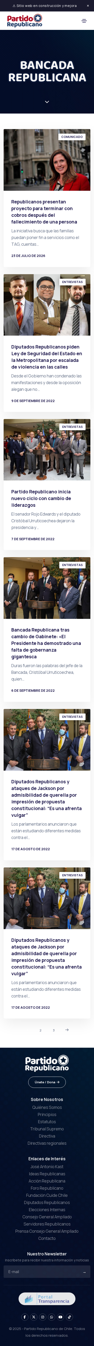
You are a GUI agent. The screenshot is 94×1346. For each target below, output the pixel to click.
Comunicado (72, 137)
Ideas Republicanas (47, 1174)
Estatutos (47, 1121)
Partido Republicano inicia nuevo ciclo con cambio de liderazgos (41, 498)
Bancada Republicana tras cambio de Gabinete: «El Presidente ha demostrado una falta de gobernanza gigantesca (46, 643)
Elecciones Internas (47, 1209)
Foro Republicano (47, 1188)
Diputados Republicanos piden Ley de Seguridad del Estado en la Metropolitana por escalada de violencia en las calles (46, 357)
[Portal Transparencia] (47, 1298)
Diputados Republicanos (47, 1202)
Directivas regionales (47, 1143)
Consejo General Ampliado (47, 1217)
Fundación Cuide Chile (47, 1195)
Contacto (47, 1238)
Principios (47, 1114)
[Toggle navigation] (84, 20)
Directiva (47, 1136)
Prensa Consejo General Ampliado (47, 1231)
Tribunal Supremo (47, 1129)
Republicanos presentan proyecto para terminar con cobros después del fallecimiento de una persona (44, 212)
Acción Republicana (47, 1181)
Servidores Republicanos (47, 1224)
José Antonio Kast (47, 1166)
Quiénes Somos (47, 1107)
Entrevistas (72, 282)
